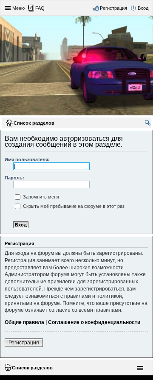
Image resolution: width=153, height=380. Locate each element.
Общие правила (24, 322)
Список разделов (32, 367)
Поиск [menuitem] (148, 123)
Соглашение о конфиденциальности (94, 322)
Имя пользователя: (27, 159)
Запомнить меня (40, 196)
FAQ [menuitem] (40, 8)
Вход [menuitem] (143, 8)
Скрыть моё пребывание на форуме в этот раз (73, 206)
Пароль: (14, 177)
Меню (18, 8)
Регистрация (23, 343)
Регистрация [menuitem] (113, 8)
